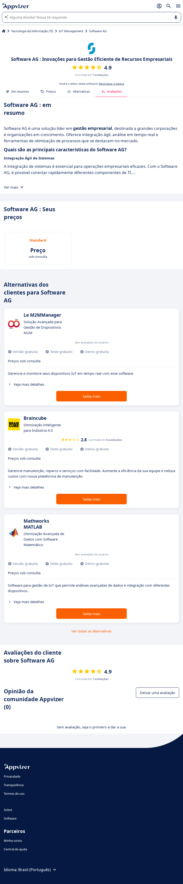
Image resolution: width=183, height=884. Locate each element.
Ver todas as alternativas (91, 631)
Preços (51, 91)
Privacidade (12, 776)
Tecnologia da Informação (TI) (32, 31)
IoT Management (71, 31)
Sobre (8, 810)
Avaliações (114, 91)
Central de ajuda (15, 849)
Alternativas (81, 91)
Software (10, 818)
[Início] (3, 31)
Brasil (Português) (34, 869)
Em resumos (20, 91)
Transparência (14, 785)
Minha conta (13, 840)
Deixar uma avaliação (157, 692)
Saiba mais (91, 396)
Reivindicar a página (111, 83)
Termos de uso (14, 793)
